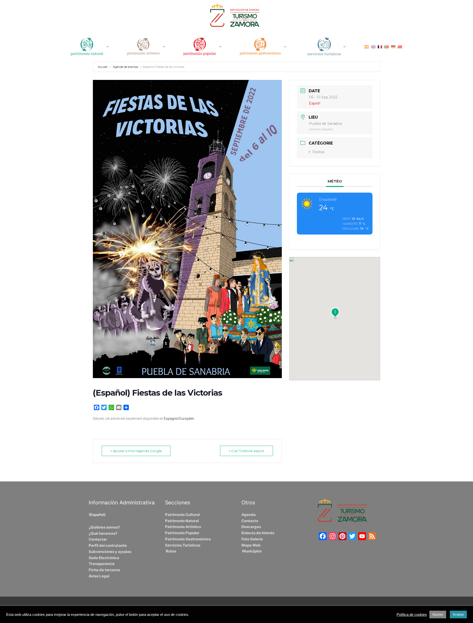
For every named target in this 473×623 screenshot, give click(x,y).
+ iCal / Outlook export (246, 451)
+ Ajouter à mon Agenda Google (136, 451)
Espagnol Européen (179, 419)
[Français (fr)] (380, 46)
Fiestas (318, 152)
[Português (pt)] (386, 46)
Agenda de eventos (125, 67)
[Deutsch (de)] (393, 46)
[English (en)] (373, 46)
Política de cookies (412, 615)
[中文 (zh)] (400, 46)
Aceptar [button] (458, 614)
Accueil (103, 67)
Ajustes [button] (437, 614)
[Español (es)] (366, 46)
